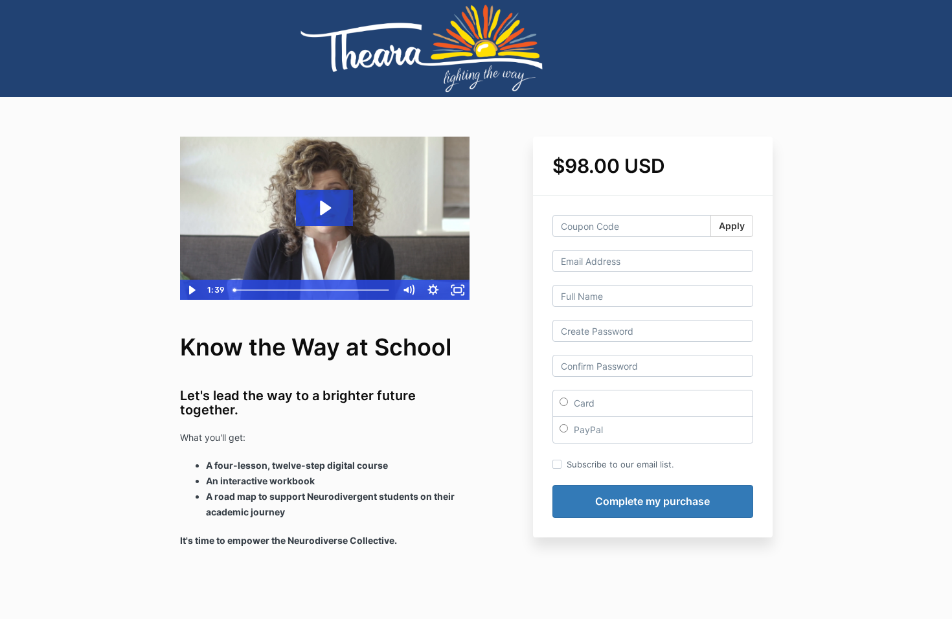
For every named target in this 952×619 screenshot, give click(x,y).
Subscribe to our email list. (620, 464)
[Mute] (408, 290)
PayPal (587, 429)
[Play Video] (191, 290)
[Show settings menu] (433, 290)
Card (583, 403)
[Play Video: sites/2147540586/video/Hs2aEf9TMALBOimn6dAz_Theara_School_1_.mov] (324, 208)
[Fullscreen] (458, 290)
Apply (732, 225)
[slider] (312, 290)
